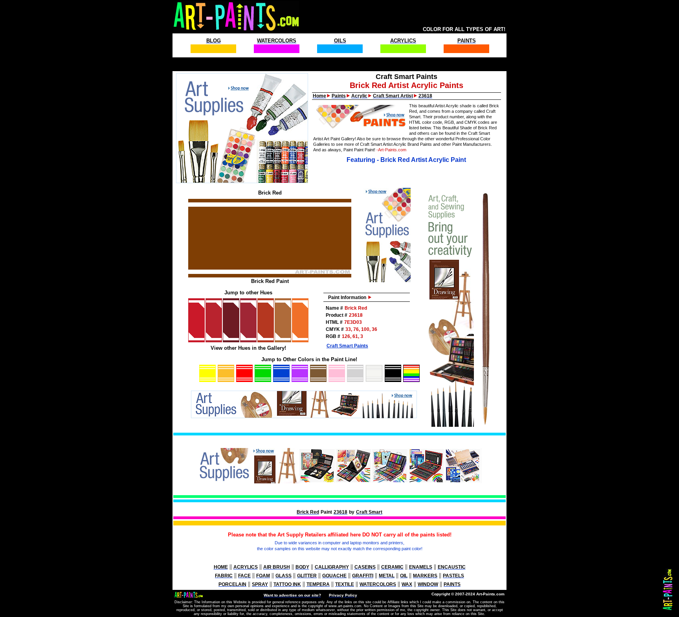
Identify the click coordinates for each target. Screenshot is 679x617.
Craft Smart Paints (347, 346)
